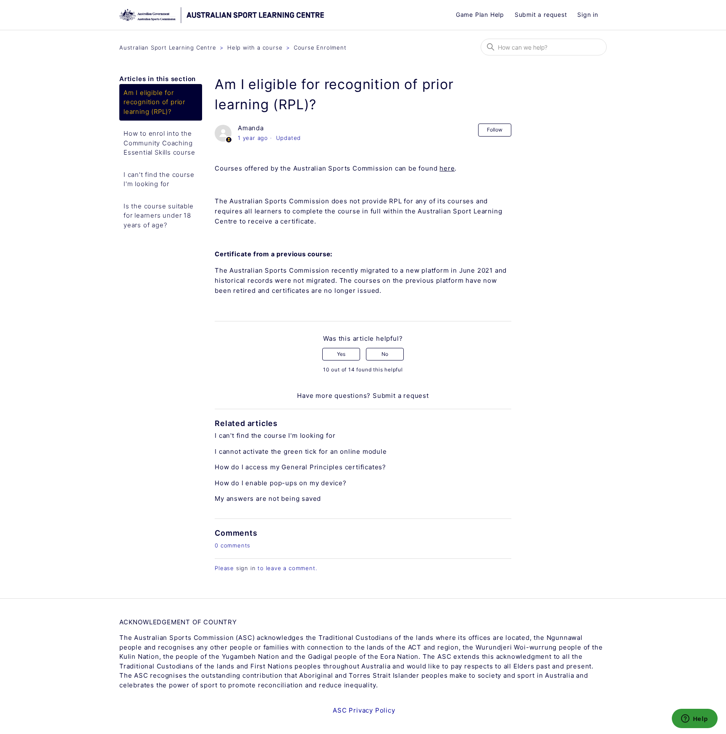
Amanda (251, 128)
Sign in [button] (587, 14)
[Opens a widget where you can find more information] (694, 719)
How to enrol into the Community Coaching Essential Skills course (159, 142)
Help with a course (254, 47)
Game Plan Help (480, 14)
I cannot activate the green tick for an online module (301, 451)
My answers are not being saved (268, 498)
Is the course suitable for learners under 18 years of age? (159, 215)
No (384, 354)
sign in (246, 568)
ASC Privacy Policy (364, 710)
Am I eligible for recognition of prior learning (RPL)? (154, 102)
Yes (341, 354)
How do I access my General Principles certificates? (300, 467)
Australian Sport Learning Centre (167, 47)
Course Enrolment (320, 47)
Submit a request (541, 14)
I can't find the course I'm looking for (159, 179)
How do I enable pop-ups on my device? (281, 483)
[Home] (265, 15)
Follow (494, 129)
